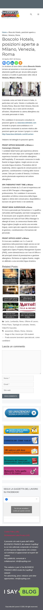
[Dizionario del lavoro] (21, 464)
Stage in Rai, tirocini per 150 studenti (19, 334)
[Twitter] (8, 63)
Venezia (29, 331)
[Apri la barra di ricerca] (31, 14)
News (21, 321)
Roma (22, 331)
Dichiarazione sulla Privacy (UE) (17, 535)
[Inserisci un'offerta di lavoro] (21, 417)
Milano (16, 331)
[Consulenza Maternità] (21, 474)
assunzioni (9, 331)
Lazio (7, 321)
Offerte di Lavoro (31, 321)
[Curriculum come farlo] (21, 444)
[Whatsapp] (16, 63)
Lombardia (14, 321)
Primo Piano (7, 325)
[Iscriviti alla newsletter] (21, 433)
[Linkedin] (12, 63)
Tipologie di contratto (21, 325)
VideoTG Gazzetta (9, 328)
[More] (20, 63)
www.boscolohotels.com (26, 123)
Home (4, 32)
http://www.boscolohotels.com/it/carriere (17, 134)
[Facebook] (4, 63)
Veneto (32, 325)
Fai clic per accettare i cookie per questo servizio (21, 510)
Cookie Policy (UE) (11, 532)
